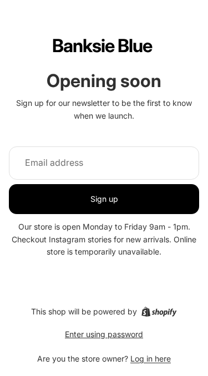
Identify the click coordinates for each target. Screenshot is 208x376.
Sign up (104, 199)
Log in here (150, 358)
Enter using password (104, 334)
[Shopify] (158, 312)
